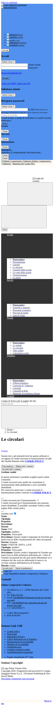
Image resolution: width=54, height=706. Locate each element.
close (4, 230)
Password (32, 68)
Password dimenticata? (11, 73)
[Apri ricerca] (30, 193)
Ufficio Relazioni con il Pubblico (22, 639)
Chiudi (4, 131)
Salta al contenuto (9, 2)
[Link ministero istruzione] (14, 5)
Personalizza (7, 466)
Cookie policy (13, 631)
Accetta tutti (11, 469)
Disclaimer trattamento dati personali (17, 678)
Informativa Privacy (16, 636)
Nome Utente (34, 65)
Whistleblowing (14, 647)
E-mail (31, 109)
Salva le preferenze (23, 568)
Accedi (5, 50)
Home (10, 429)
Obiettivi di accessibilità (18, 644)
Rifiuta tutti (24, 466)
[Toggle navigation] (24, 216)
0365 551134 (17, 595)
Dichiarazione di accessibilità (20, 642)
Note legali (12, 634)
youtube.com (7, 513)
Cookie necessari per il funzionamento (18, 500)
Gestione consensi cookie (18, 649)
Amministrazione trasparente (20, 652)
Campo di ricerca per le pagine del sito (18, 401)
